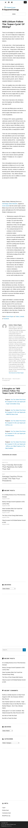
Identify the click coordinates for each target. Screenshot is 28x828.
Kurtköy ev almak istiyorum (9, 694)
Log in (3, 807)
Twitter (17, 316)
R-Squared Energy (10, 10)
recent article (5, 205)
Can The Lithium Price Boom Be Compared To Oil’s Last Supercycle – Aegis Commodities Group (15, 401)
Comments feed (6, 813)
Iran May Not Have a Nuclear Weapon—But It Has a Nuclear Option (13, 706)
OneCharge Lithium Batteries (9, 203)
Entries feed (5, 810)
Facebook (6, 318)
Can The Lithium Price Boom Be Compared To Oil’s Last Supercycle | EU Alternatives (15, 433)
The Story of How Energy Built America (12, 515)
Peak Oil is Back (12, 715)
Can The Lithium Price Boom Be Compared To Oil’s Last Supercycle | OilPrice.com (15, 423)
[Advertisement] (14, 190)
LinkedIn (21, 316)
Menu (14, 14)
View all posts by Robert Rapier (16, 372)
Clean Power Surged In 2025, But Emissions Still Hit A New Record (13, 697)
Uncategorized (6, 380)
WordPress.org (6, 815)
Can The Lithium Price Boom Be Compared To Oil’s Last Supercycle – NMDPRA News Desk (15, 412)
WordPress (9, 826)
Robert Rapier (10, 316)
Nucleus (3, 824)
